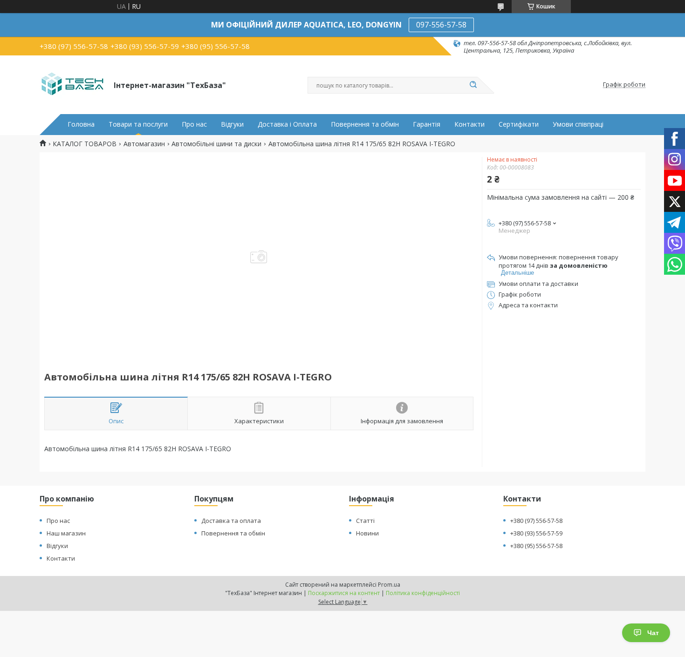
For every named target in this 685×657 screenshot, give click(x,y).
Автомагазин (144, 144)
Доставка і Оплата (287, 124)
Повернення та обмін (365, 124)
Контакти (469, 124)
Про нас (194, 124)
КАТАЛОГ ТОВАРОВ (84, 144)
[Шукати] (473, 85)
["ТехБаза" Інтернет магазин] (72, 84)
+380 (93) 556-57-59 (536, 533)
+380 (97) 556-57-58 (536, 520)
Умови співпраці (578, 124)
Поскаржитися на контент (344, 593)
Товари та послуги (138, 124)
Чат (653, 633)
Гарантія (426, 124)
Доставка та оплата (231, 520)
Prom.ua (389, 585)
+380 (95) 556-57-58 (536, 546)
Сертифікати (519, 124)
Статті (365, 520)
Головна (81, 124)
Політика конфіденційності (423, 593)
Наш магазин (66, 533)
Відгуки (232, 124)
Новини (367, 533)
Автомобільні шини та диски (216, 144)
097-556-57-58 (441, 25)
